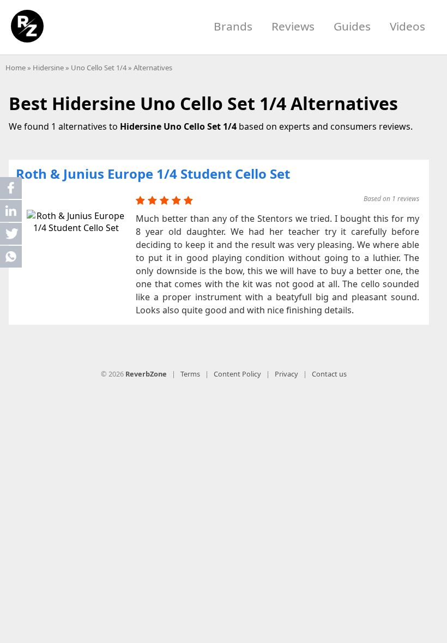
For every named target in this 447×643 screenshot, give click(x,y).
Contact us (329, 374)
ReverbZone (146, 374)
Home (15, 67)
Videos (407, 26)
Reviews (293, 26)
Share (11, 188)
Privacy (286, 374)
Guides (352, 26)
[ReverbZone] (27, 26)
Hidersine (48, 67)
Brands (233, 26)
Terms (190, 374)
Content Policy (237, 374)
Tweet (11, 234)
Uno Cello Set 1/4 (98, 67)
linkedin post (12, 213)
